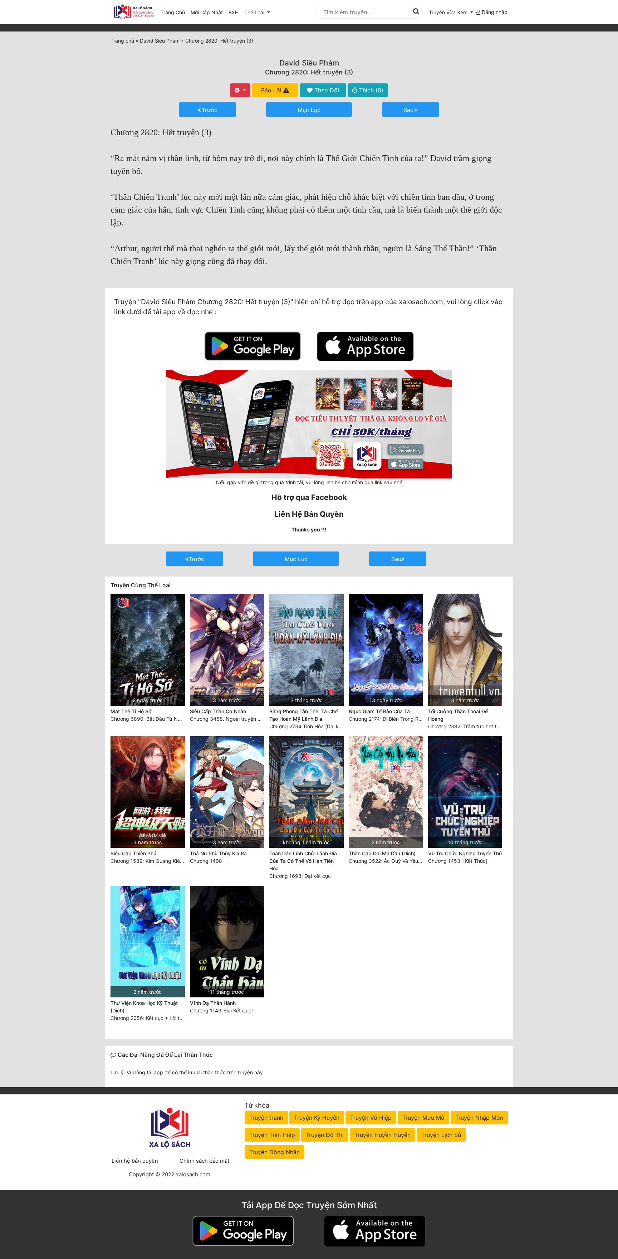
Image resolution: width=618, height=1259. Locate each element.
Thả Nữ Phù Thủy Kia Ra (218, 853)
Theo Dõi (326, 90)
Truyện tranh (266, 1117)
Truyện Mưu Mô (423, 1117)
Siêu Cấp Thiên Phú (133, 853)
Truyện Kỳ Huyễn (316, 1117)
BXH (234, 12)
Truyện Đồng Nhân (274, 1152)
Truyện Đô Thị (325, 1134)
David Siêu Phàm (309, 62)
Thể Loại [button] (255, 12)
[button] (451, 12)
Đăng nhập (493, 12)
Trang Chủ (173, 12)
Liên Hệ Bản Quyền (309, 514)
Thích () (370, 90)
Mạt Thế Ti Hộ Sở (131, 711)
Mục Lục (309, 109)
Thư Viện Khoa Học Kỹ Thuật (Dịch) (144, 1006)
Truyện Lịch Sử (441, 1134)
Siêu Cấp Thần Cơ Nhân (218, 711)
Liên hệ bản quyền (135, 1160)
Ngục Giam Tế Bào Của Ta (379, 711)
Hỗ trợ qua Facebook (309, 497)
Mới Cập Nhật (208, 12)
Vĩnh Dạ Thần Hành (213, 1003)
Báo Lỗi (272, 90)
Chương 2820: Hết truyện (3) (309, 72)
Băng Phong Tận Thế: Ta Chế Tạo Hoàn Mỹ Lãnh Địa (303, 715)
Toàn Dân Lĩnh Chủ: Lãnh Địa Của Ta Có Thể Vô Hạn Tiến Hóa (303, 860)
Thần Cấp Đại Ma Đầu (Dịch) (382, 853)
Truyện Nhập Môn (479, 1117)
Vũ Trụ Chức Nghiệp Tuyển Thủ (465, 853)
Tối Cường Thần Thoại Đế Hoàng (458, 715)
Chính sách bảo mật (204, 1160)
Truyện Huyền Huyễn (382, 1134)
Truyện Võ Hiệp (371, 1117)
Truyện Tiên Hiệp (272, 1134)
